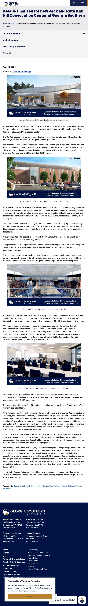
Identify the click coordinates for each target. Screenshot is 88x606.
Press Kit (7, 53)
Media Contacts (10, 40)
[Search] (74, 3)
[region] (30, 589)
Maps (5, 556)
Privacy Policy (34, 588)
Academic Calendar (12, 574)
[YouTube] (56, 595)
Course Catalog (10, 571)
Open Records (33, 563)
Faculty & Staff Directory (14, 562)
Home (5, 23)
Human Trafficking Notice (37, 569)
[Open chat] (82, 600)
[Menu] (83, 3)
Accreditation (33, 558)
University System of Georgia (39, 555)
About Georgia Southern (14, 46)
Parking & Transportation (14, 559)
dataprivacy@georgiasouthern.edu (23, 591)
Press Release (55, 486)
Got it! (29, 597)
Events (6, 553)
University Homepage (21, 71)
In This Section (11, 33)
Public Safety (33, 550)
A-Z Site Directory (11, 565)
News (11, 23)
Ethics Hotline (33, 561)
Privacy (31, 566)
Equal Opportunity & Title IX (38, 552)
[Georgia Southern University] (11, 4)
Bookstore (7, 568)
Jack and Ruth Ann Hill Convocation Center (31, 486)
